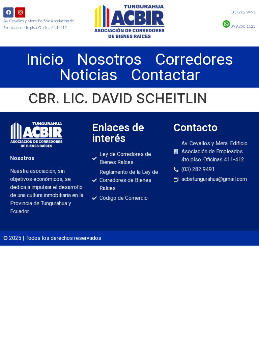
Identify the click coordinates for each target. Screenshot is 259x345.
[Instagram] (20, 12)
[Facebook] (8, 12)
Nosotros (109, 59)
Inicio (44, 59)
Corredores (194, 59)
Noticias (88, 75)
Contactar (165, 75)
